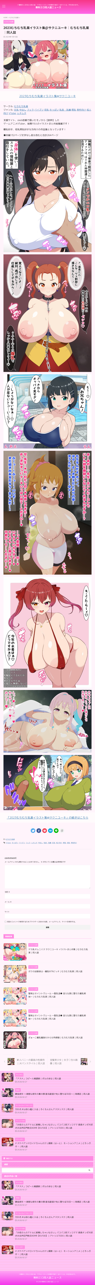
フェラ (28, 843)
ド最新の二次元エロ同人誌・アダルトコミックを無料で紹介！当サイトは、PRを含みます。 (47, 1274)
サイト (7, 912)
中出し (40, 843)
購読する (9, 1158)
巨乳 (53, 843)
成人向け (59, 843)
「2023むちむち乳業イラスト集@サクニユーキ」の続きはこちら (47, 818)
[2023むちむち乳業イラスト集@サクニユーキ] (47, 250)
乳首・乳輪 (47, 843)
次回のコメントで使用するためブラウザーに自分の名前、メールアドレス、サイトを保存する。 (41, 922)
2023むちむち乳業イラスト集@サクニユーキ (47, 96)
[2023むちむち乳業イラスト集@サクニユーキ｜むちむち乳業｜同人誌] (50, 830)
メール (8, 902)
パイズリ (22, 843)
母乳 (68, 843)
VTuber (8, 843)
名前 (7, 892)
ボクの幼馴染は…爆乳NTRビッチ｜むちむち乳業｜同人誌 (55, 971)
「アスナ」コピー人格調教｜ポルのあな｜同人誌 (38, 1078)
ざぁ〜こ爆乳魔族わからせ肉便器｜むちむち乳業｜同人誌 (55, 1037)
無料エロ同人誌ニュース (48, 7)
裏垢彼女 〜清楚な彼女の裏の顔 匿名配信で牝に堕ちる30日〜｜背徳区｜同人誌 (52, 1094)
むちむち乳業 (21, 106)
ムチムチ (34, 843)
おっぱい (15, 843)
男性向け (74, 843)
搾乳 (64, 843)
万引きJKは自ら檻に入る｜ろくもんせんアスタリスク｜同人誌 (44, 1109)
